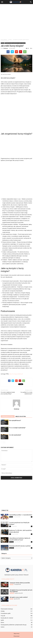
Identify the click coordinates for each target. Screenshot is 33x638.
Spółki (2, 620)
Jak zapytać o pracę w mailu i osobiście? (19, 597)
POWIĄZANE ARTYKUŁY (8, 416)
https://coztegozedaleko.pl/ (16, 374)
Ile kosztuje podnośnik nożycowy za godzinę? (20, 546)
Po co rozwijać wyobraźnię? (17, 427)
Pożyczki (3, 615)
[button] (31, 2)
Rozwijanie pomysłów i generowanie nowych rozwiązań (15, 43)
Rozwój (2, 43)
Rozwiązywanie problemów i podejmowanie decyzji (13, 624)
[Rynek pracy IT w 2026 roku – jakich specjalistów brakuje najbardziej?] (4, 532)
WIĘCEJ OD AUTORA (21, 416)
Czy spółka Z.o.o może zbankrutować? (26, 393)
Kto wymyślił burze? (15, 420)
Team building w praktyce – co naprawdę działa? (20, 514)
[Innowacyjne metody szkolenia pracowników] (4, 584)
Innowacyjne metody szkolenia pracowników (20, 582)
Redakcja (6, 48)
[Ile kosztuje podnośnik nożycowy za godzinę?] (4, 547)
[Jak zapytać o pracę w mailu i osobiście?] (4, 599)
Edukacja (11, 541)
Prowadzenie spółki (5, 613)
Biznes (11, 516)
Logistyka (11, 547)
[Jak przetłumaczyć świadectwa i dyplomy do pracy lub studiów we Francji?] (4, 540)
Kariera (11, 598)
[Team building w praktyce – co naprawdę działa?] (4, 516)
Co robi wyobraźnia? (15, 435)
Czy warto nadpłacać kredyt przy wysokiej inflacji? (8, 393)
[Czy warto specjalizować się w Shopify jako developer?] (4, 524)
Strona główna (4, 39)
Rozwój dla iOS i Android (7, 618)
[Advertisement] (16, 21)
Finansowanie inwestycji (7, 609)
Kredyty (3, 611)
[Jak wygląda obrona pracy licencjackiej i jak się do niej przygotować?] (4, 591)
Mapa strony (16, 633)
